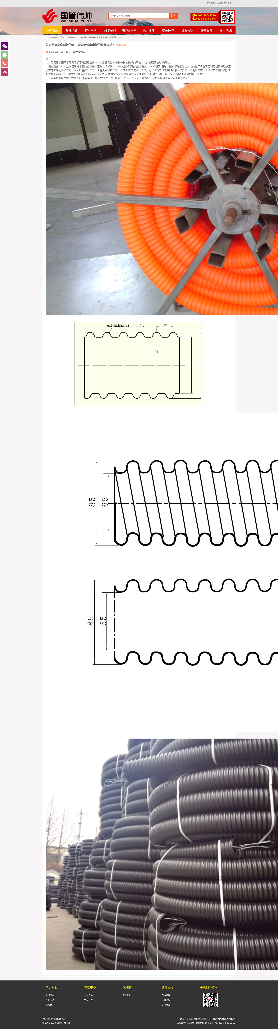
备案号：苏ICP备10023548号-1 (195, 1019)
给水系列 (110, 30)
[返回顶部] (4, 75)
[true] (175, 15)
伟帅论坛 (166, 1000)
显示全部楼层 (79, 52)
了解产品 (88, 995)
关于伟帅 (148, 30)
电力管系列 (129, 30)
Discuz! (57, 1019)
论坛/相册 (226, 30)
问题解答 (71, 37)
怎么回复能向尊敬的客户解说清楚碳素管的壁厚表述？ (100, 37)
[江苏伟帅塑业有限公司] (67, 22)
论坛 (62, 37)
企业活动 (50, 1000)
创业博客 (187, 30)
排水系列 (91, 30)
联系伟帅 (168, 30)
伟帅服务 (206, 30)
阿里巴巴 (127, 995)
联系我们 (50, 1005)
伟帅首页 (52, 30)
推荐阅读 (88, 1000)
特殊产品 (71, 30)
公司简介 (50, 995)
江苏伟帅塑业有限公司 (45, 38)
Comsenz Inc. (63, 1022)
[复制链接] (121, 45)
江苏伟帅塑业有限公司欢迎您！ (219, 3)
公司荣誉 (166, 1005)
